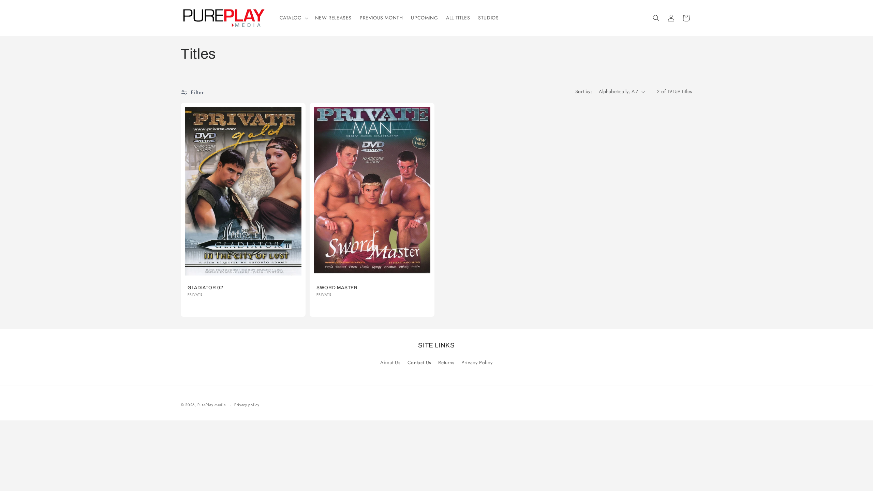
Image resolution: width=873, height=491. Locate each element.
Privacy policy (247, 404)
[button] (293, 18)
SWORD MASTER (337, 287)
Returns (446, 362)
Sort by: (583, 91)
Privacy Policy (476, 362)
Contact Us (419, 362)
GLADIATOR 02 (205, 287)
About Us (390, 362)
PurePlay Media (211, 404)
